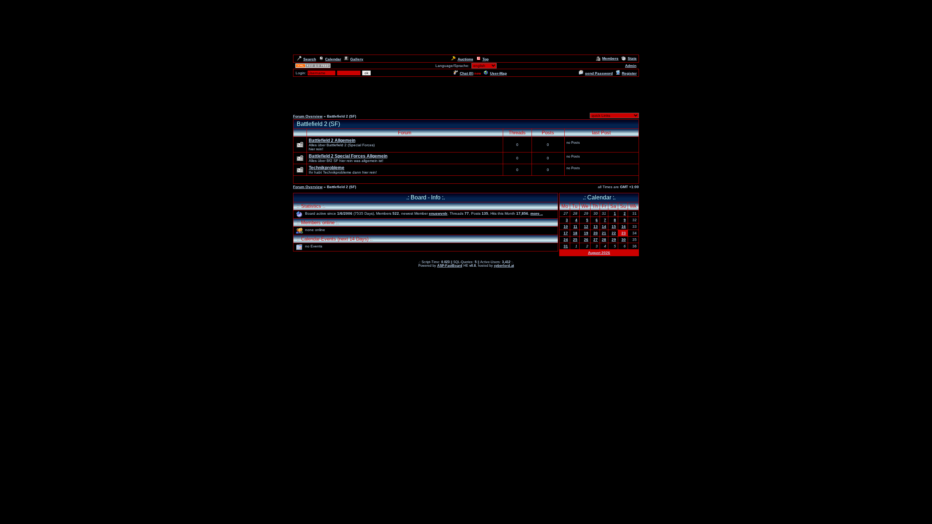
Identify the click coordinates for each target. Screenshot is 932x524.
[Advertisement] (466, 94)
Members (610, 58)
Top (485, 59)
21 (604, 233)
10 (566, 227)
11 (575, 227)
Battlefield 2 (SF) (318, 124)
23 (623, 233)
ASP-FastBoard (449, 265)
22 (614, 233)
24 (566, 240)
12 (586, 227)
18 (575, 233)
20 (595, 233)
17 (566, 233)
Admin (630, 66)
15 (614, 227)
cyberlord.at (504, 265)
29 (614, 240)
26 (586, 240)
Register (629, 73)
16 (623, 227)
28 (604, 240)
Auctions (465, 59)
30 (623, 240)
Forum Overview (308, 116)
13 (595, 227)
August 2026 (599, 253)
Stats (632, 58)
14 (604, 227)
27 (595, 240)
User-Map (498, 73)
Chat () (466, 73)
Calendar (333, 59)
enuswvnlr (438, 213)
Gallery (356, 59)
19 (586, 233)
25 (575, 240)
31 (566, 246)
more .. (536, 213)
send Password (599, 73)
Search (309, 59)
